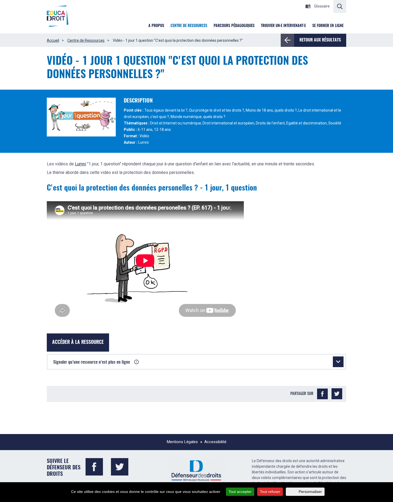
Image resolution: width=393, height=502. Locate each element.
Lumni (80, 163)
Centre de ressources (189, 26)
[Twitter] (337, 394)
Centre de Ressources (86, 40)
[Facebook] (322, 394)
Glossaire (321, 6)
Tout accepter (240, 491)
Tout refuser (270, 491)
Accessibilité (215, 441)
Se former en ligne (328, 26)
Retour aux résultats (320, 40)
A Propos (156, 26)
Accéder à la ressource (78, 342)
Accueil (53, 40)
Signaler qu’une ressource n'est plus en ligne (92, 362)
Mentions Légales (182, 441)
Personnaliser (310, 491)
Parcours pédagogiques (234, 26)
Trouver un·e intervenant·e (283, 26)
